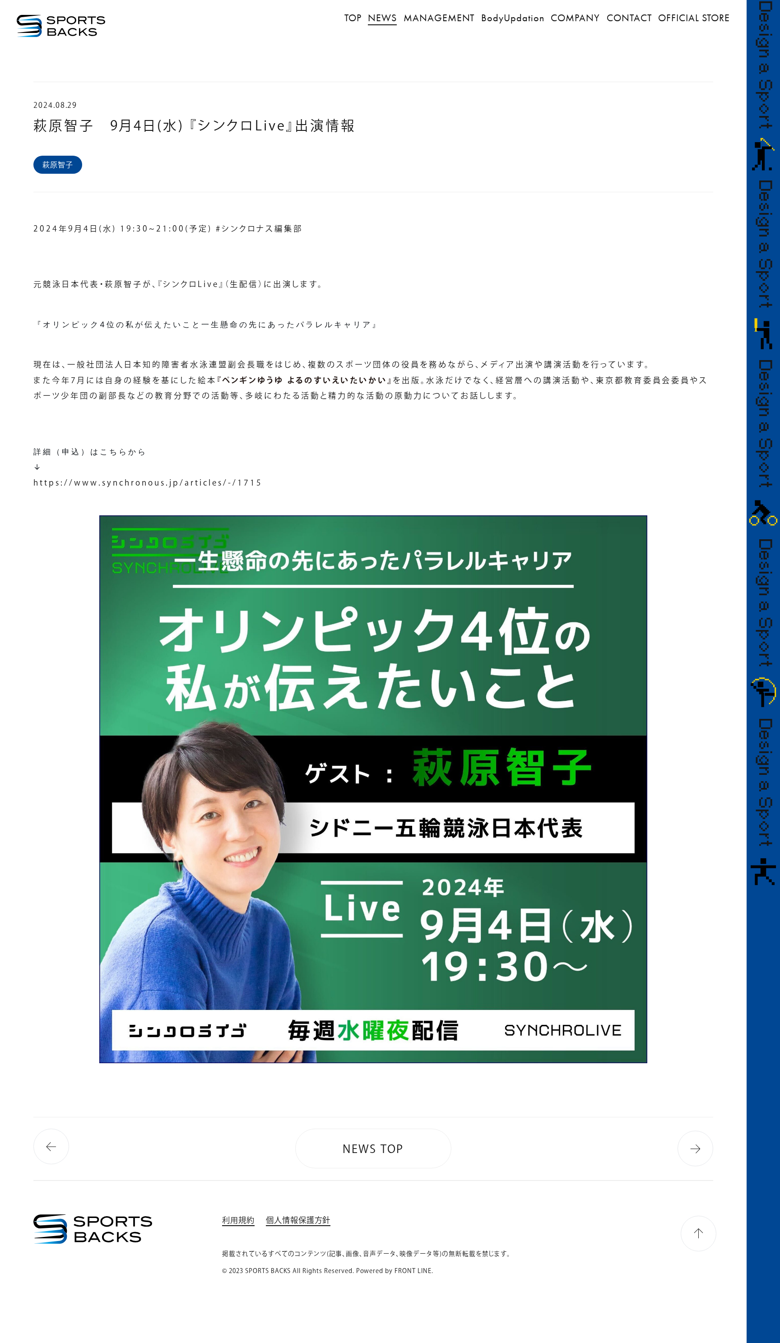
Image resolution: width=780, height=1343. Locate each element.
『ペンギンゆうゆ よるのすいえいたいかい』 (305, 380)
